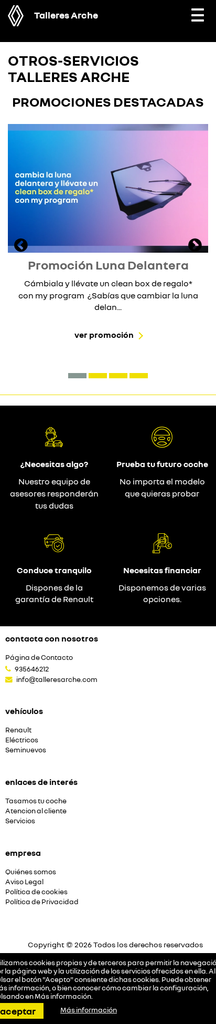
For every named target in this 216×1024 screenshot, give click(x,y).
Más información (63, 996)
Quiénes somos (30, 872)
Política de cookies (36, 892)
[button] (77, 375)
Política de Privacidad (42, 902)
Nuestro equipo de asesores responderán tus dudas (54, 493)
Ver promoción (104, 334)
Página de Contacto (39, 657)
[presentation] (21, 246)
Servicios (20, 821)
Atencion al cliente (36, 811)
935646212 (32, 669)
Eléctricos (21, 740)
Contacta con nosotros (51, 638)
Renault (18, 730)
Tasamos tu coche (36, 801)
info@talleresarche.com (57, 679)
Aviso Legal (24, 882)
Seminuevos (25, 750)
